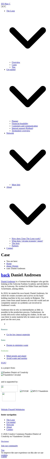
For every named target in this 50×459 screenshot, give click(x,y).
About (9, 427)
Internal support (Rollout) (22, 128)
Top (2, 450)
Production (4, 350)
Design (3, 340)
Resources (4, 329)
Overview (16, 62)
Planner (15, 121)
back (5, 274)
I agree (4, 457)
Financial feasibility (20, 123)
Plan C (7, 4)
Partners (15, 246)
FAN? (3, 363)
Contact (9, 248)
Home (9, 263)
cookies (4, 455)
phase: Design (12, 266)
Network (10, 425)
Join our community (9, 446)
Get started (10, 422)
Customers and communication (25, 126)
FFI (2, 4)
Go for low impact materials (18, 334)
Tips (13, 67)
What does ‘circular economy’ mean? (27, 241)
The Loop (10, 420)
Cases (14, 65)
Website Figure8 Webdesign (13, 409)
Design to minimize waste (17, 345)
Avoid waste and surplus (16, 358)
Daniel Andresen (8, 281)
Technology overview (21, 131)
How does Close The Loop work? (26, 238)
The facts (15, 243)
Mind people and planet (16, 356)
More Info (16, 185)
